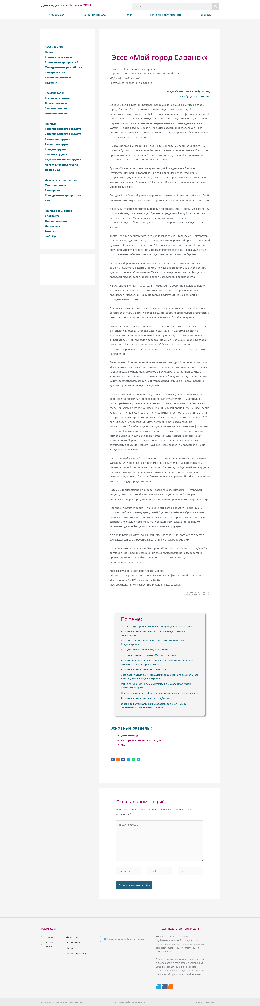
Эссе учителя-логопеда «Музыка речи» (144, 649)
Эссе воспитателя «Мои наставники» (143, 669)
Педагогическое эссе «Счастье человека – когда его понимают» (159, 693)
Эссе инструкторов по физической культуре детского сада (156, 626)
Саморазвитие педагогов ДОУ (141, 740)
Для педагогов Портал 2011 (66, 5)
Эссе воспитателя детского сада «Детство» (147, 698)
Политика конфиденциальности (130, 1002)
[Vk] (164, 987)
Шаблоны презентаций (165, 15)
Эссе (124, 745)
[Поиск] (215, 6)
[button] (113, 759)
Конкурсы (205, 15)
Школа (128, 15)
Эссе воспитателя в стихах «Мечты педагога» (148, 655)
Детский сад (57, 15)
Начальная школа (94, 15)
